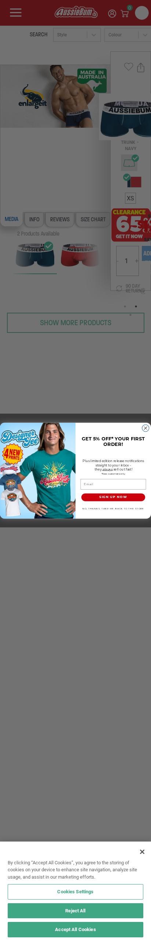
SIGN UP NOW (113, 496)
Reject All (75, 910)
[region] (75, 891)
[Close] (142, 852)
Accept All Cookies (75, 929)
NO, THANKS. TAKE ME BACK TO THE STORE (113, 508)
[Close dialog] (145, 428)
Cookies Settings (75, 891)
